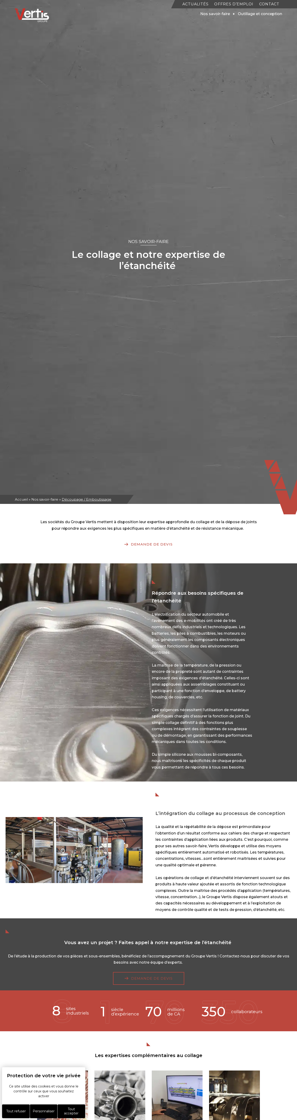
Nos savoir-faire (44, 499)
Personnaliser (44, 1111)
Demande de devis (152, 544)
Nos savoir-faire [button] (215, 14)
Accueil (21, 499)
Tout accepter (71, 1111)
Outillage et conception (260, 14)
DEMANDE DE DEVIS (152, 978)
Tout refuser (16, 1111)
